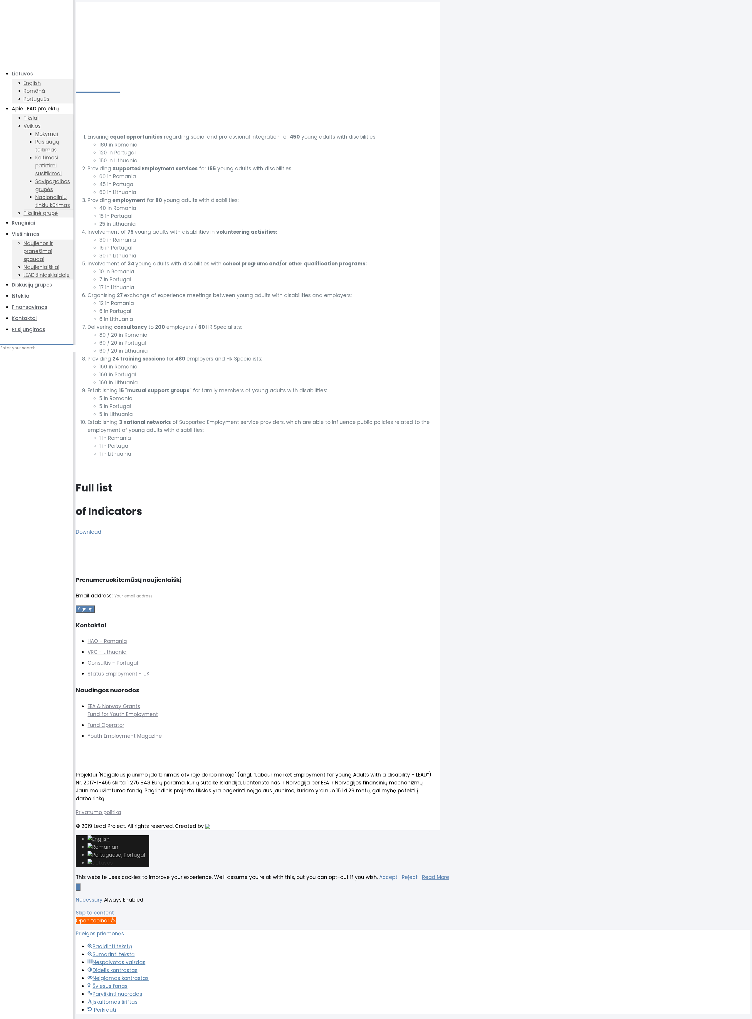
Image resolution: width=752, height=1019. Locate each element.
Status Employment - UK (119, 673)
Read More (435, 877)
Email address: (95, 595)
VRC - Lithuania (107, 652)
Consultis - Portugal (113, 662)
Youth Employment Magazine (125, 736)
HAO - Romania (107, 641)
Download (88, 531)
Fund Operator (106, 725)
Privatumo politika (98, 812)
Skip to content (95, 912)
